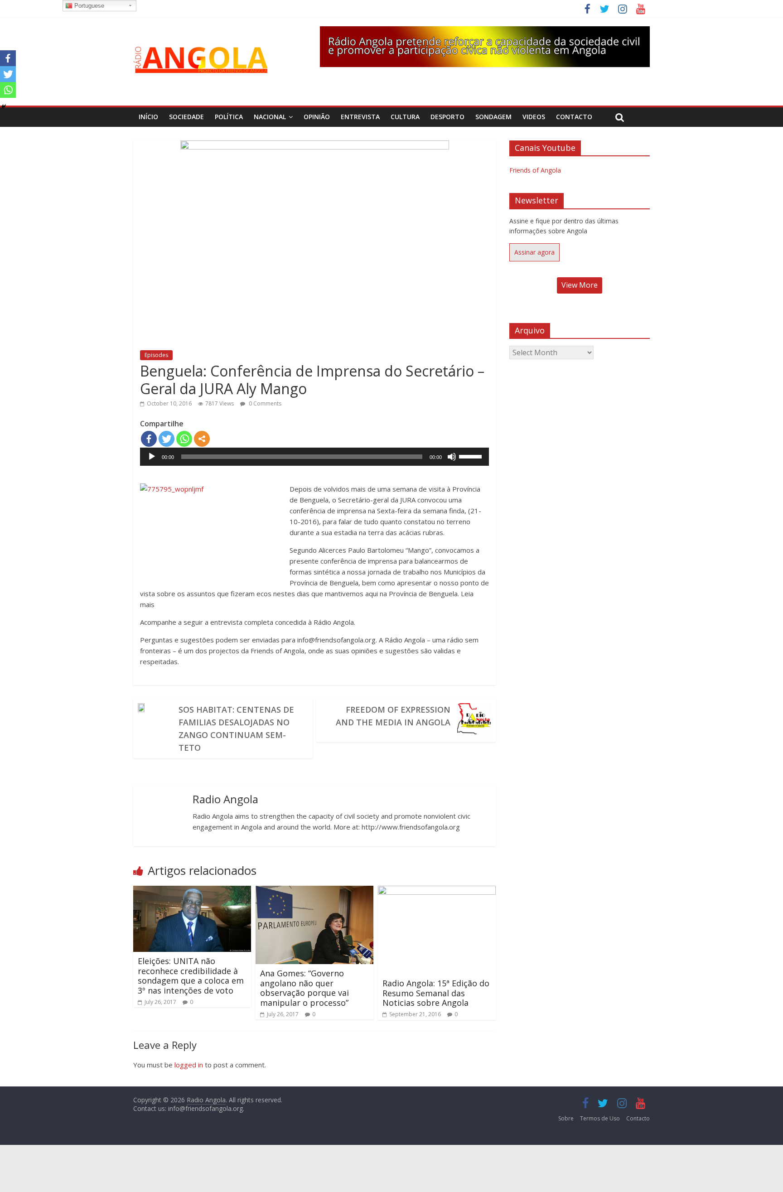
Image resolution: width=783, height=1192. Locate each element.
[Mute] (451, 456)
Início (148, 116)
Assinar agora (534, 252)
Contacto (574, 116)
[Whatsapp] (184, 439)
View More (579, 285)
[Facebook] (149, 439)
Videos (533, 116)
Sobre (566, 1118)
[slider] (471, 456)
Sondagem (493, 116)
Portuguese (88, 5)
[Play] (151, 456)
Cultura (405, 116)
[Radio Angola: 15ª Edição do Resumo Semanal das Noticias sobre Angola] (437, 891)
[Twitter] (166, 439)
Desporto (447, 116)
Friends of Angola (535, 170)
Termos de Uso (600, 1118)
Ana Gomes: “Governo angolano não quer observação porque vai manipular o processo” (304, 988)
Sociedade (186, 116)
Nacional (270, 116)
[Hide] (3, 106)
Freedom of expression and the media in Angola (393, 716)
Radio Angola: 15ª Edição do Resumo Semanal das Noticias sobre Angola (435, 993)
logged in (188, 1064)
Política (229, 116)
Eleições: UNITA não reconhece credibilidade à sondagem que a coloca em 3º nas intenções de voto (191, 976)
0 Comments (264, 403)
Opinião (317, 116)
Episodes (156, 355)
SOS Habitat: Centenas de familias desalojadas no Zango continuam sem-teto (236, 728)
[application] (314, 457)
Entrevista (360, 116)
